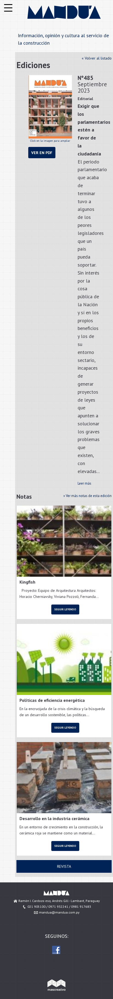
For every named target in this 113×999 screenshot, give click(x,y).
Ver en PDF (41, 152)
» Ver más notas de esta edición (87, 495)
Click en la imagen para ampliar (50, 141)
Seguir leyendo (65, 609)
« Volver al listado (97, 58)
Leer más (84, 483)
